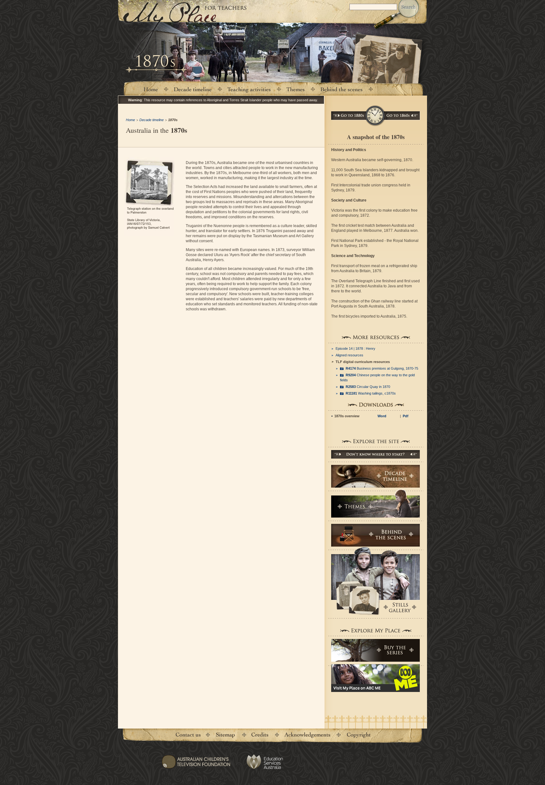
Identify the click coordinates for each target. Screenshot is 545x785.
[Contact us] (188, 735)
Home (150, 89)
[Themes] (296, 89)
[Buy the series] (375, 650)
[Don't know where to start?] (375, 454)
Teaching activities (249, 89)
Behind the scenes (341, 89)
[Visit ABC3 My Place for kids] (375, 678)
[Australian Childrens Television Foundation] (196, 766)
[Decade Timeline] (375, 476)
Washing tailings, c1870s (371, 393)
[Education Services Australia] (264, 761)
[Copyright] (358, 735)
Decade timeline (193, 89)
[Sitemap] (225, 735)
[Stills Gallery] (375, 581)
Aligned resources (349, 355)
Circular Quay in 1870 (368, 387)
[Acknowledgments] (307, 735)
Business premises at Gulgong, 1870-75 (382, 368)
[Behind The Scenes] (375, 535)
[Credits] (259, 735)
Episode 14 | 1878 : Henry (355, 348)
